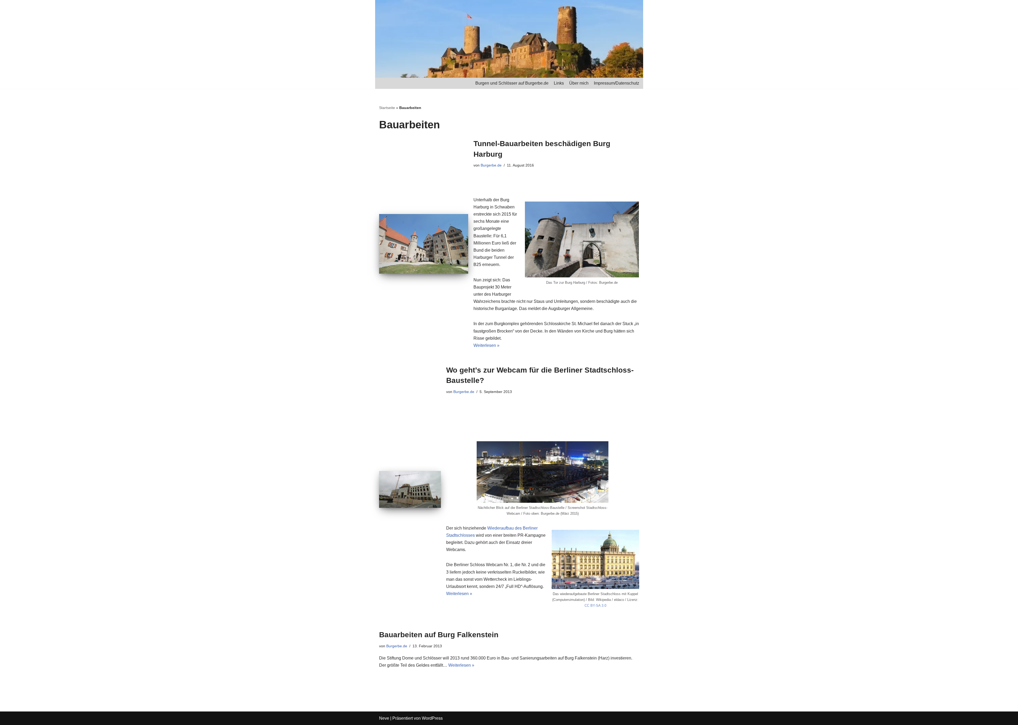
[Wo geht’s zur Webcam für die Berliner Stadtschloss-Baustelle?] (410, 489)
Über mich (579, 83)
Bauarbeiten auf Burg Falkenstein (438, 635)
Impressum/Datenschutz (616, 83)
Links (559, 83)
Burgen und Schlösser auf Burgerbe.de (512, 83)
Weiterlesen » (486, 345)
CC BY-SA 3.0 (595, 606)
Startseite (387, 108)
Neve (384, 718)
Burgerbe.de (491, 165)
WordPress (432, 718)
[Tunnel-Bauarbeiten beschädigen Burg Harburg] (423, 243)
